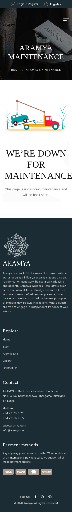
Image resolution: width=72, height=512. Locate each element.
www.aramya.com (14, 425)
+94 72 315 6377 (14, 418)
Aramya (28, 503)
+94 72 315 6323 (13, 413)
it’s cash (63, 453)
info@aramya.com (14, 430)
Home (15, 70)
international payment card (26, 457)
